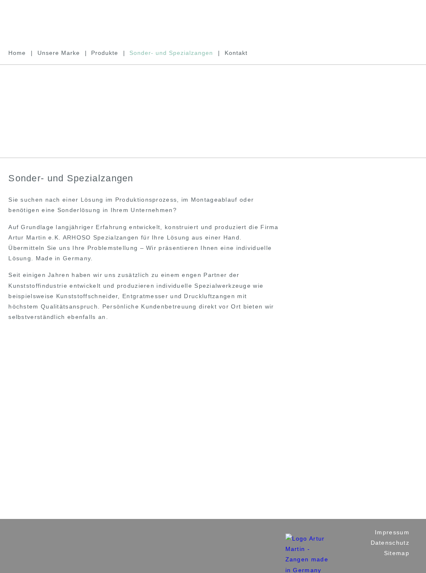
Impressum (392, 532)
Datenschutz (390, 542)
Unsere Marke (58, 52)
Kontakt (236, 52)
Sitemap (396, 553)
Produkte (104, 52)
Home (17, 52)
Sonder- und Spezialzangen (171, 52)
